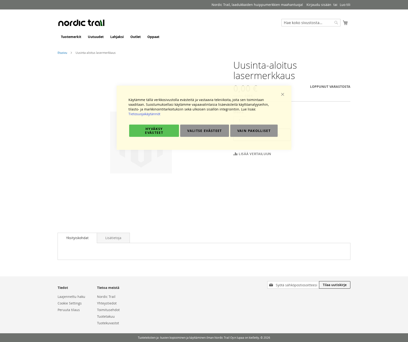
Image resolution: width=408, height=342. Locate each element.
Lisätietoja (113, 238)
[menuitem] (71, 36)
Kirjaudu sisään (318, 4)
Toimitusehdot (108, 310)
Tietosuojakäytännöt (144, 113)
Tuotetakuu (106, 316)
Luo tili (345, 4)
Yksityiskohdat (77, 238)
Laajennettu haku (71, 296)
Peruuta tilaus (69, 310)
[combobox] (310, 22)
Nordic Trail (106, 296)
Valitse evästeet (204, 130)
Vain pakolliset (254, 130)
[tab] (77, 238)
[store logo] (81, 23)
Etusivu (62, 53)
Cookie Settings (70, 303)
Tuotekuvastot (108, 323)
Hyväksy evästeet (154, 130)
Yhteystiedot (107, 303)
